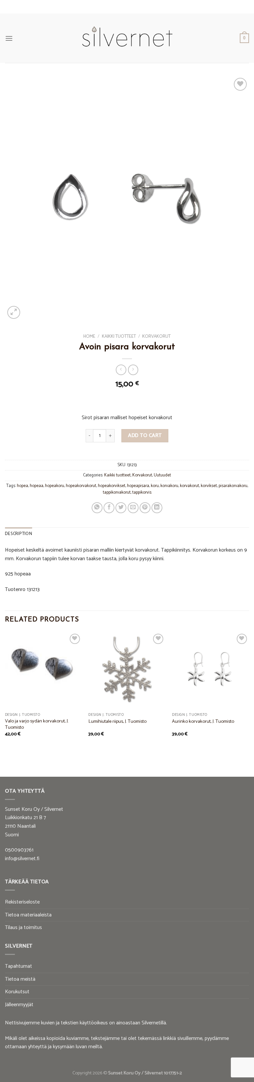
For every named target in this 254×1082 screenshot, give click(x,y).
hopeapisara (138, 485)
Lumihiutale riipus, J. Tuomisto (117, 721)
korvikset (209, 485)
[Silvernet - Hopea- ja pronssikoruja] (127, 38)
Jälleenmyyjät (19, 1004)
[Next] (249, 692)
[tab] (18, 534)
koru (155, 485)
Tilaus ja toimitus (23, 927)
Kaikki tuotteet (119, 336)
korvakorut (189, 485)
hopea (22, 485)
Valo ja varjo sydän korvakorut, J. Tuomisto (36, 724)
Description (18, 533)
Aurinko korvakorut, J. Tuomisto (203, 721)
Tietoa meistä (20, 979)
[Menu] (9, 38)
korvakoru (169, 485)
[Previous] (5, 692)
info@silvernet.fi (22, 858)
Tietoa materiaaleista (28, 914)
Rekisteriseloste (22, 902)
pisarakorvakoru (233, 485)
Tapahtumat (18, 966)
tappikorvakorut (117, 492)
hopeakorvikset (111, 485)
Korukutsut (17, 991)
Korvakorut (156, 336)
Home (89, 336)
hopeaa (36, 485)
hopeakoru (54, 485)
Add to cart (144, 435)
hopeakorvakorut (81, 485)
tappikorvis (141, 492)
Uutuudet (162, 475)
